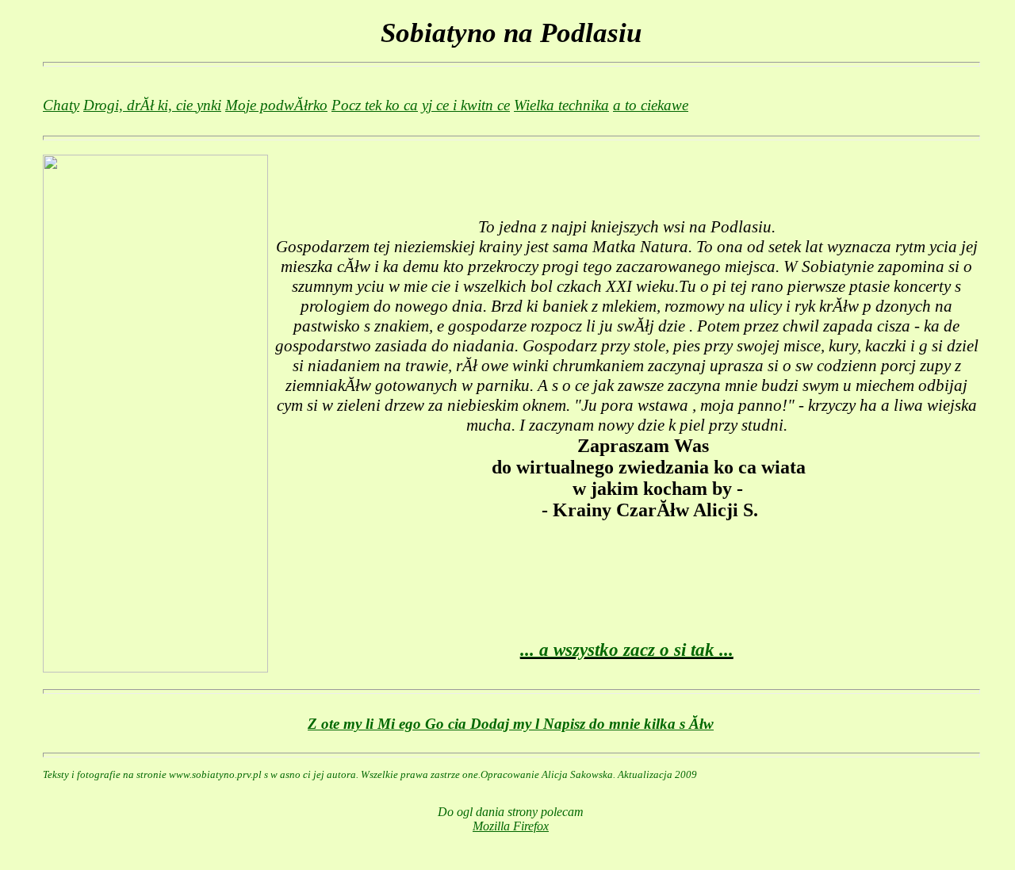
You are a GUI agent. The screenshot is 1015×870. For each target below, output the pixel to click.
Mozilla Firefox (511, 826)
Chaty (61, 105)
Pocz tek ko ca (374, 105)
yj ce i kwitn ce (466, 105)
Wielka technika (561, 105)
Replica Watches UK (327, 573)
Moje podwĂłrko (276, 105)
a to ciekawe (650, 105)
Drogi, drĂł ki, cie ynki (152, 105)
